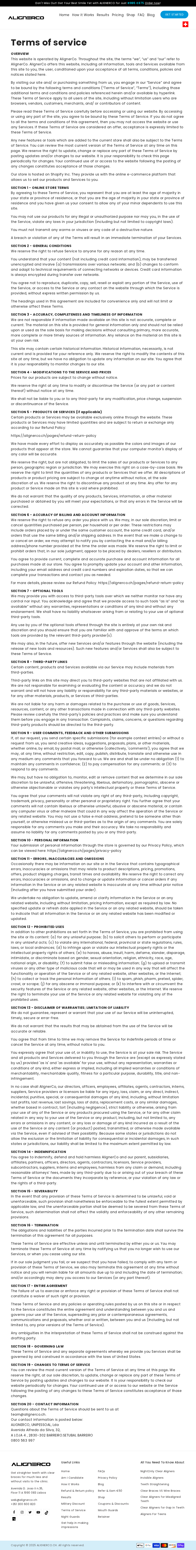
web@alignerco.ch (24, 1500)
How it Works (70, 1484)
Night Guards (70, 1517)
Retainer (104, 1517)
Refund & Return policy (77, 1491)
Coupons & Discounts (113, 1504)
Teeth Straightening (154, 1484)
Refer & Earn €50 (110, 1491)
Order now (152, 3)
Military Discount (73, 1504)
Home (65, 1471)
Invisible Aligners (152, 1478)
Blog (101, 1484)
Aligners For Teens (153, 1514)
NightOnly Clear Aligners (157, 1471)
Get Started (174, 14)
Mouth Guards (108, 1510)
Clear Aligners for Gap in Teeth (162, 1507)
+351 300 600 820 (23, 1504)
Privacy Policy (107, 1478)
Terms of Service (73, 1510)
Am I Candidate (72, 1478)
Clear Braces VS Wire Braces (160, 1491)
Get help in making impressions (74, 1525)
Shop (101, 1497)
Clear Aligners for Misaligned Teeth (160, 1499)
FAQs (101, 1471)
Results (66, 1497)
